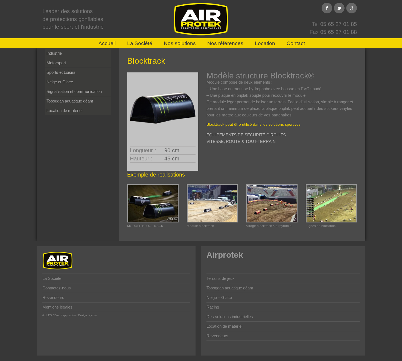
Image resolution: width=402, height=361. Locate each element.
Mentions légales (57, 307)
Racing (212, 307)
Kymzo (93, 315)
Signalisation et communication (74, 91)
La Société (139, 43)
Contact (296, 43)
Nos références (225, 43)
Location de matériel (64, 110)
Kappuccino (68, 315)
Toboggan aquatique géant (69, 101)
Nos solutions (180, 43)
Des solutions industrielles (229, 316)
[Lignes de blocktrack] (331, 203)
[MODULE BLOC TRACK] (153, 203)
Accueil (107, 43)
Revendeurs (53, 297)
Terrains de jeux (220, 278)
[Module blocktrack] (212, 203)
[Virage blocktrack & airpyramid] (272, 203)
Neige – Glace (219, 297)
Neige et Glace (59, 82)
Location (265, 43)
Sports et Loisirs (60, 72)
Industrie (54, 53)
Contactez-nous (56, 288)
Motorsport (56, 62)
